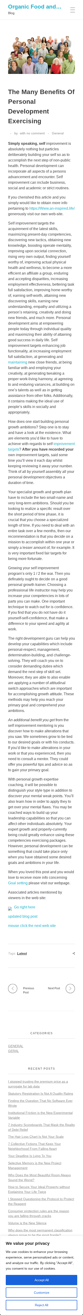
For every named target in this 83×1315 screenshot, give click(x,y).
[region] (41, 1275)
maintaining (17, 362)
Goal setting (18, 883)
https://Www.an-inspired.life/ (52, 208)
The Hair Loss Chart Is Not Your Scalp (36, 1136)
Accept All (42, 1280)
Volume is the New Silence (27, 1223)
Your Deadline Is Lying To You (29, 1156)
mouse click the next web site (32, 926)
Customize (41, 1292)
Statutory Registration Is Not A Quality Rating (40, 1093)
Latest (22, 953)
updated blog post (22, 916)
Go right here (24, 907)
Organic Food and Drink (40, 6)
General (58, 133)
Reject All (41, 1305)
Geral (13, 1051)
